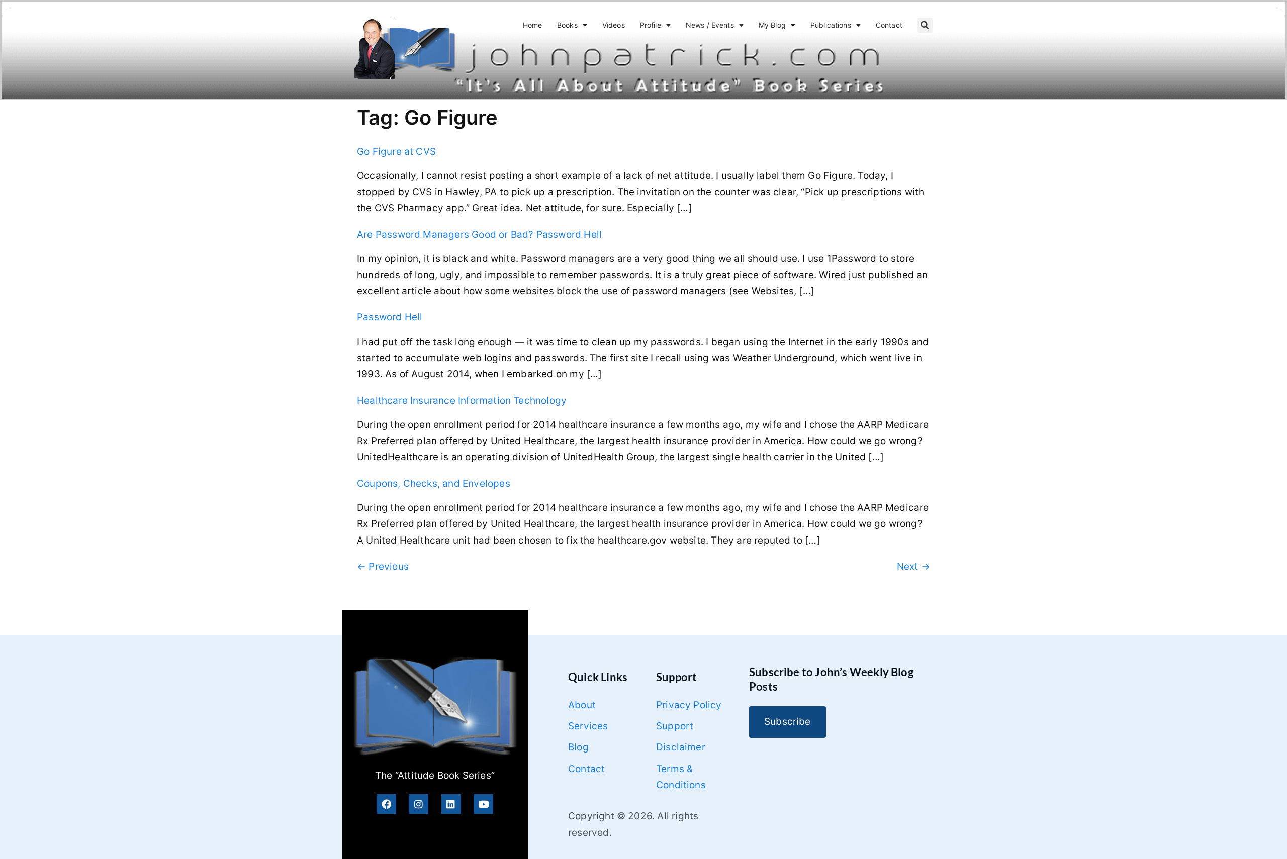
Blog (578, 747)
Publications (830, 25)
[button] (925, 25)
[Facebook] (386, 804)
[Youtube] (483, 804)
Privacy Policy (689, 705)
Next (913, 566)
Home (532, 25)
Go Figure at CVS (396, 151)
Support (674, 726)
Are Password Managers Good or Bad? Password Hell (479, 234)
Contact (889, 25)
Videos (613, 25)
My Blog (772, 25)
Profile (650, 25)
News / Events (710, 25)
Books (567, 25)
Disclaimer (680, 747)
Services (588, 726)
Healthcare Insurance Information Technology (462, 400)
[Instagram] (418, 804)
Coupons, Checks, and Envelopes (433, 483)
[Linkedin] (451, 804)
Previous (383, 566)
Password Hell (389, 317)
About (582, 705)
